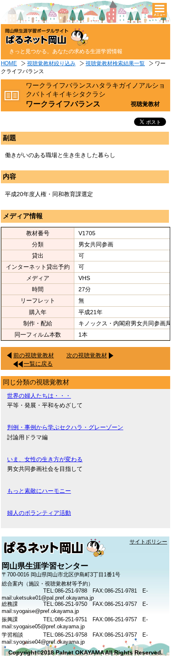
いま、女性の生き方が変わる (45, 459)
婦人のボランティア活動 (39, 512)
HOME (9, 63)
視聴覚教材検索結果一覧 (115, 63)
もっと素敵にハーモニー (39, 490)
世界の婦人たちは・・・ (39, 395)
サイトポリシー (148, 542)
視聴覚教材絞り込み (51, 63)
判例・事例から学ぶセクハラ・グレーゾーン (65, 427)
